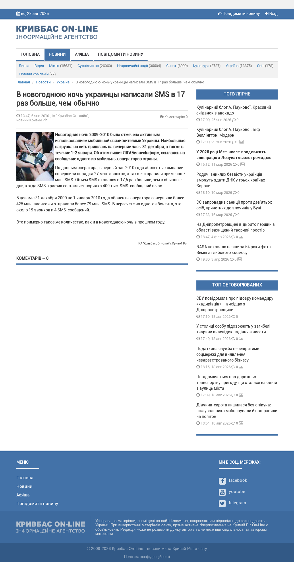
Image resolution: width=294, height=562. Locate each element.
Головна (30, 54)
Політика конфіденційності (147, 557)
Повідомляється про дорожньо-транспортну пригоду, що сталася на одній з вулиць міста (236, 382)
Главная (23, 82)
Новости (43, 82)
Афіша (82, 54)
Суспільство (95, 66)
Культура (206, 66)
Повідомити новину (241, 13)
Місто (60, 66)
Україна (239, 66)
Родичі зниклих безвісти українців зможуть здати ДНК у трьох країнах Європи (230, 180)
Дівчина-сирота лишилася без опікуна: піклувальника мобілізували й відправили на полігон (236, 411)
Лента (24, 66)
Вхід (273, 13)
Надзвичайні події (139, 66)
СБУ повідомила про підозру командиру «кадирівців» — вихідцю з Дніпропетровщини (234, 304)
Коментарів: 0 (176, 116)
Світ (265, 66)
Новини (57, 54)
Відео (39, 66)
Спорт (177, 66)
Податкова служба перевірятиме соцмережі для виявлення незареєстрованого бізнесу (227, 354)
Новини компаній (37, 74)
